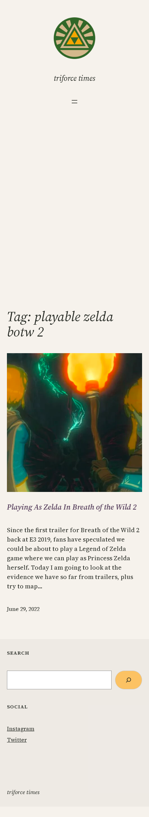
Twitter (17, 739)
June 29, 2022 (23, 609)
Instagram (20, 728)
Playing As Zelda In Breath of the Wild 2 (72, 506)
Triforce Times (74, 78)
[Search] (128, 680)
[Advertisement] (74, 218)
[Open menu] (74, 101)
